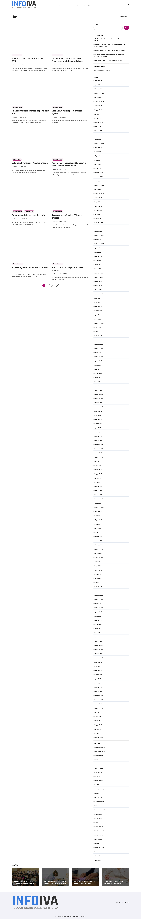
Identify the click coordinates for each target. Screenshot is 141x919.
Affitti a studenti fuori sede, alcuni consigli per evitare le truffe (110, 39)
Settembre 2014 (99, 507)
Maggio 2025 (98, 110)
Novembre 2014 (99, 499)
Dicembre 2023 (98, 181)
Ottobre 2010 (98, 704)
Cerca (95, 24)
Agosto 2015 (98, 461)
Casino (96, 759)
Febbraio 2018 (98, 336)
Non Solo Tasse (16, 55)
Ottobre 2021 (98, 290)
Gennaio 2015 (98, 490)
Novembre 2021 (99, 285)
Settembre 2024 (99, 143)
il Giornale (97, 793)
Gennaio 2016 (98, 440)
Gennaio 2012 (98, 641)
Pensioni (96, 843)
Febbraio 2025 (98, 122)
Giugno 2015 (98, 469)
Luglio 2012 (97, 616)
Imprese (58, 5)
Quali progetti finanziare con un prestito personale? (109, 60)
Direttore (15, 65)
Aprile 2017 (97, 377)
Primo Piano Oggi (29, 211)
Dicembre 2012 (98, 595)
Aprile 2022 (97, 264)
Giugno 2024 (98, 156)
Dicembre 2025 (98, 89)
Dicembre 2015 (98, 444)
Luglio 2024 (97, 151)
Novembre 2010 (99, 699)
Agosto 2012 (98, 612)
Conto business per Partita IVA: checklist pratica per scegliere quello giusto (109, 45)
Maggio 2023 (98, 210)
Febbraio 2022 (98, 273)
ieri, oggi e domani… (100, 789)
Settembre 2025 (99, 101)
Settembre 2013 (99, 557)
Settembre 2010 (99, 708)
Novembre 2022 (99, 235)
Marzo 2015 (97, 482)
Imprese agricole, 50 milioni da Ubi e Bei (30, 267)
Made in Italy (79, 5)
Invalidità (97, 805)
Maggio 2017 (98, 373)
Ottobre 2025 (98, 97)
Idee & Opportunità (89, 5)
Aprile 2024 (97, 164)
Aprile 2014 (97, 528)
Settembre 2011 (98, 658)
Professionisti (70, 5)
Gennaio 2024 (98, 177)
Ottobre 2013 (98, 553)
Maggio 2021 (98, 310)
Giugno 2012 (98, 620)
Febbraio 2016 (98, 436)
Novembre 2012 (99, 599)
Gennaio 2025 (98, 126)
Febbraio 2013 (98, 587)
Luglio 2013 (97, 566)
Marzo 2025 (97, 118)
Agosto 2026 (98, 80)
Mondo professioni (99, 831)
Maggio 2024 (98, 160)
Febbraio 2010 (98, 737)
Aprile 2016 (97, 428)
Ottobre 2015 (98, 453)
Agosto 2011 (98, 662)
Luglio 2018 (97, 327)
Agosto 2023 (98, 197)
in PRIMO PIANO (99, 801)
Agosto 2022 (98, 248)
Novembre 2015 (99, 448)
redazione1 (55, 221)
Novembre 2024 (99, 135)
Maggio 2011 (98, 674)
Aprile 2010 (97, 729)
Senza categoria (99, 852)
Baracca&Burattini (99, 751)
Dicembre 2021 (98, 281)
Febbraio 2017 (98, 386)
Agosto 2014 (98, 511)
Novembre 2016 (99, 398)
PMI (63, 5)
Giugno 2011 (98, 670)
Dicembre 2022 (98, 231)
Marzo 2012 (97, 633)
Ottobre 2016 (98, 402)
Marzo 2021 (97, 319)
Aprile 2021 (97, 315)
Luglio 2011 (97, 666)
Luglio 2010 (97, 716)
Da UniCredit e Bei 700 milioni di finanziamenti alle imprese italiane (67, 59)
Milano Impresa (98, 818)
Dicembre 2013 (98, 545)
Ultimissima (97, 860)
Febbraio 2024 (98, 172)
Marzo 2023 (97, 218)
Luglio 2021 (97, 302)
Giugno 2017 (98, 369)
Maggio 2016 (98, 423)
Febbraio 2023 (98, 223)
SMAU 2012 (97, 856)
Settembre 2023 (99, 193)
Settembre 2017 (98, 356)
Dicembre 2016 (98, 394)
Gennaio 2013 (98, 591)
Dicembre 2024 (98, 131)
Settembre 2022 (99, 243)
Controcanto (98, 764)
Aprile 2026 (97, 85)
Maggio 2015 (98, 474)
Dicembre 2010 (98, 695)
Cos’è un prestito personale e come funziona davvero (109, 50)
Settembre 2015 (99, 457)
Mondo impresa (98, 826)
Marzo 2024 (98, 168)
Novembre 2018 (99, 323)
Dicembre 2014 (98, 495)
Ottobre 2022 (98, 239)
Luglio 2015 (97, 465)
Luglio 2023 (97, 202)
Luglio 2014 (97, 515)
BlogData (75, 916)
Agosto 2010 (98, 712)
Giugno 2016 (98, 419)
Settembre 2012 (99, 607)
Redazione (55, 65)
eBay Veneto (98, 772)
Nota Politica (98, 839)
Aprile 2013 (97, 578)
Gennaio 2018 (98, 340)
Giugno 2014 (98, 520)
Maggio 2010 (98, 725)
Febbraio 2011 (98, 687)
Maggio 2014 (98, 524)
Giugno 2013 (98, 570)
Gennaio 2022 (98, 277)
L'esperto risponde (99, 810)
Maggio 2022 (98, 260)
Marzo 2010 (97, 733)
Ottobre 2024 (98, 139)
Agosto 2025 (98, 105)
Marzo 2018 (97, 331)
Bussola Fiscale (98, 755)
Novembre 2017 (98, 348)
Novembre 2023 (99, 185)
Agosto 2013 (98, 561)
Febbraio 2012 (98, 637)
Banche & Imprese (57, 55)
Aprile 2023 (97, 214)
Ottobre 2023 (98, 189)
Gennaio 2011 (98, 691)
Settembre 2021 (99, 294)
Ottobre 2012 (98, 603)
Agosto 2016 (98, 411)
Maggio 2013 (98, 574)
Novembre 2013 (99, 549)
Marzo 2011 (97, 683)
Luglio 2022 (97, 252)
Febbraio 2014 (98, 536)
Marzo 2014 (97, 532)
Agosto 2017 (98, 361)
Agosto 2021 (98, 298)
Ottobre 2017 (98, 352)
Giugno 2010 (98, 720)
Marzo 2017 (97, 382)
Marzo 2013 (97, 582)
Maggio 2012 (98, 624)
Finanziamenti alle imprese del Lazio (28, 215)
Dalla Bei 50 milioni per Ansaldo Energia (30, 163)
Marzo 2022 (97, 269)
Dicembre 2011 (98, 645)
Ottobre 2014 (98, 503)
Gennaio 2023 (98, 227)
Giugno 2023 (98, 206)
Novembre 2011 (98, 649)
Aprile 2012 (97, 628)
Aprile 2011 (97, 679)
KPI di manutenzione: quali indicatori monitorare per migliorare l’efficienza (109, 55)
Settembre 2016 (99, 407)
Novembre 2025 (99, 93)
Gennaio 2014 (98, 541)
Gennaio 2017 (98, 390)
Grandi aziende (16, 159)
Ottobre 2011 (98, 653)
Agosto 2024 (98, 147)
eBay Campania (98, 768)
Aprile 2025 (97, 114)
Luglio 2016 (97, 415)
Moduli (96, 822)
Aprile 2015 (97, 478)
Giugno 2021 (98, 306)
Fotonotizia (97, 776)
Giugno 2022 (98, 256)
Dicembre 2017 (98, 344)
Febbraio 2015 (98, 486)
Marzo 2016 (97, 432)
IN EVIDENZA (98, 797)
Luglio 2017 (97, 365)
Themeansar (83, 916)
